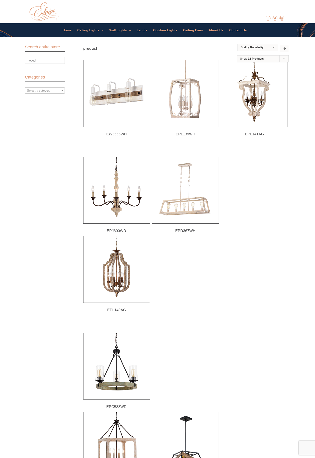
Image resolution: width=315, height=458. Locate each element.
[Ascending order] (284, 48)
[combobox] (45, 90)
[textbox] (45, 91)
